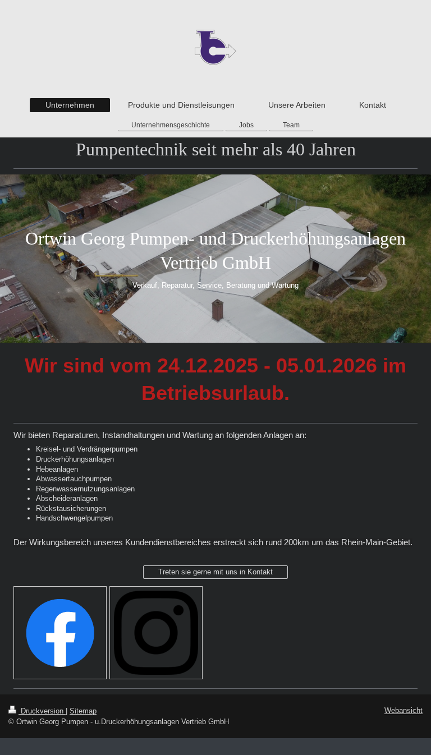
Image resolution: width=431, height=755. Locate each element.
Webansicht (403, 710)
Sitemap (83, 711)
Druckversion (42, 711)
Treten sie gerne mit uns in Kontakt (215, 572)
